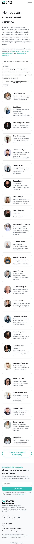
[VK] (14, 517)
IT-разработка (26, 75)
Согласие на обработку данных (12, 531)
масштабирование (9, 72)
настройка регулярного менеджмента (15, 69)
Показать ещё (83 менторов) (17, 453)
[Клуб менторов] (8, 502)
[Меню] (30, 2)
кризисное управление (10, 78)
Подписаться (17, 488)
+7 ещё (5, 85)
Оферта (4, 526)
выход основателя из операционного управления (17, 81)
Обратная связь (7, 523)
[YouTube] (19, 517)
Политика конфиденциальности (11, 528)
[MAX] (9, 517)
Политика (21, 494)
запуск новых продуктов (10, 75)
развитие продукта (24, 72)
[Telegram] (4, 517)
